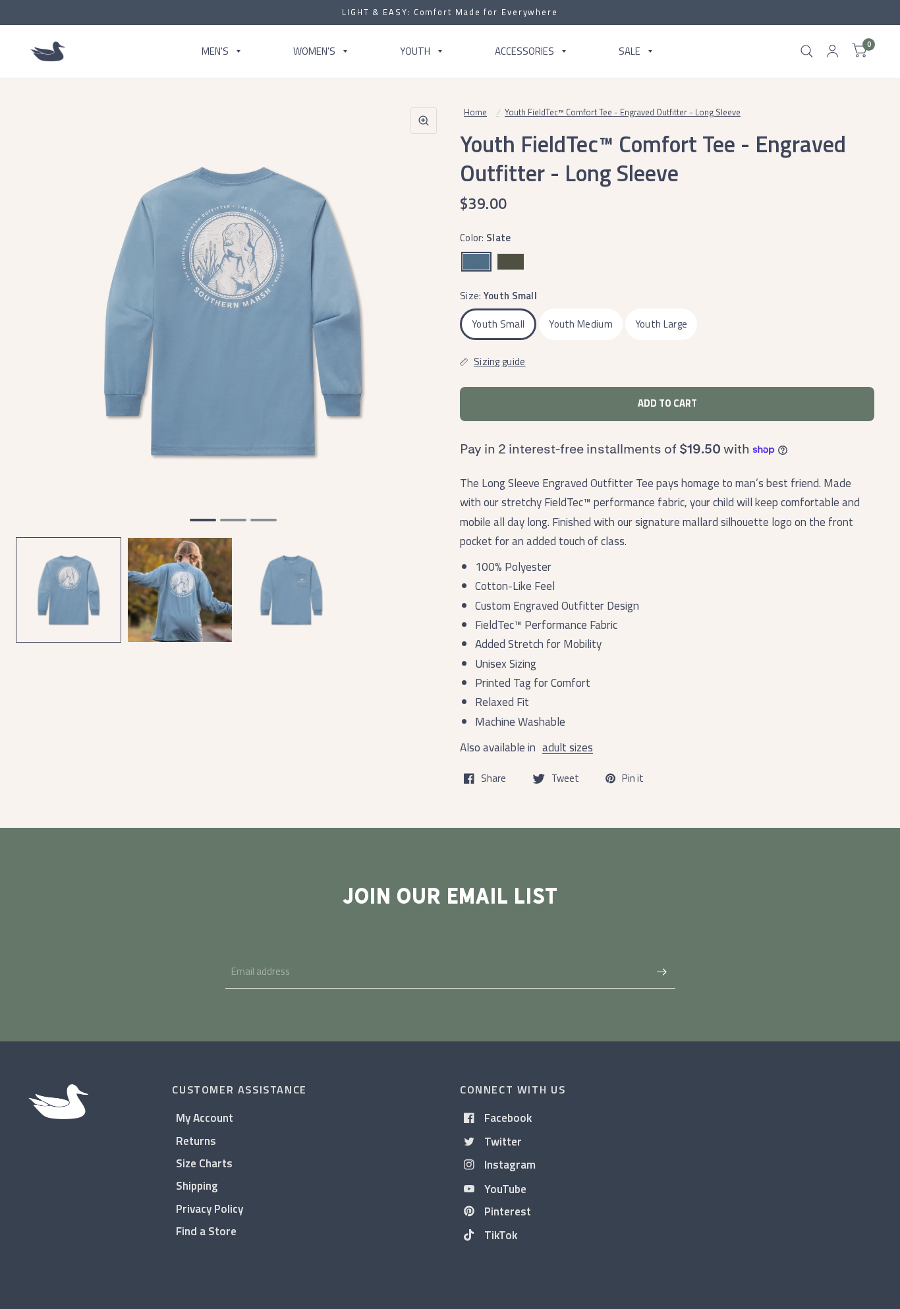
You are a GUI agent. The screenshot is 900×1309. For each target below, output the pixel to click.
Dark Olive (510, 261)
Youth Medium (581, 324)
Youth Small (498, 324)
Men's (215, 51)
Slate (476, 261)
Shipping (197, 1185)
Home (475, 112)
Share (493, 778)
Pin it (633, 778)
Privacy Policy (209, 1208)
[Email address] (662, 971)
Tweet (565, 778)
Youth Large (661, 324)
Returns (196, 1140)
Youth (415, 51)
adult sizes (567, 747)
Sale (629, 51)
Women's (314, 51)
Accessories (524, 51)
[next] (423, 362)
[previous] (43, 362)
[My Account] (832, 51)
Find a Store (206, 1231)
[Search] (807, 51)
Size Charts (204, 1163)
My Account (204, 1117)
